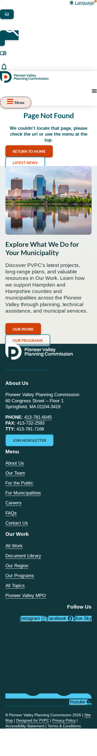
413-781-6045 (38, 417)
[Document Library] (3, 53)
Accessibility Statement (24, 726)
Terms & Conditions (64, 726)
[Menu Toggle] (94, 90)
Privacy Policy (64, 720)
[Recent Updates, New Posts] (4, 67)
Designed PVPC (32, 720)
